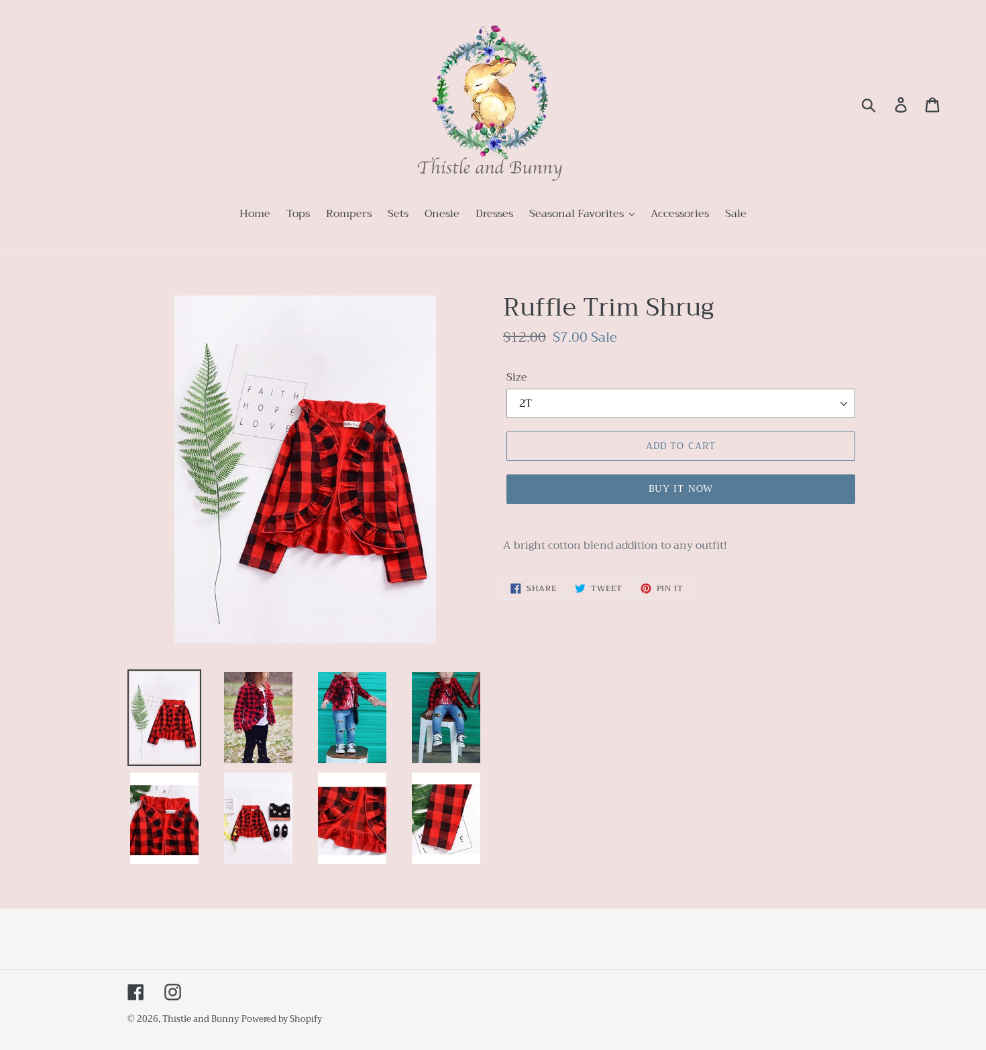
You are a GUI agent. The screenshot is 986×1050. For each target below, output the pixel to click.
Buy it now (681, 488)
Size (516, 377)
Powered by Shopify (281, 1019)
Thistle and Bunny (200, 1019)
